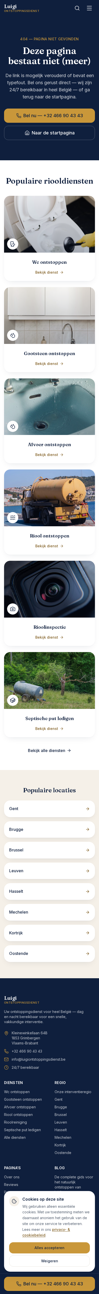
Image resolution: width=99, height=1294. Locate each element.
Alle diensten (15, 1137)
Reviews (11, 1184)
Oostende (63, 1152)
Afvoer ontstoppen (20, 1107)
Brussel (61, 1114)
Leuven (61, 1122)
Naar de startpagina (53, 132)
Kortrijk (60, 1145)
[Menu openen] (89, 8)
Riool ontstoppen (18, 1114)
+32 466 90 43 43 (27, 1051)
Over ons (12, 1177)
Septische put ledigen (22, 1130)
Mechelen (63, 1137)
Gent (58, 1099)
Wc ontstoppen (17, 1092)
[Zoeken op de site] (77, 8)
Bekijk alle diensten (46, 750)
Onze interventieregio (73, 1092)
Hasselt (61, 1130)
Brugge (61, 1107)
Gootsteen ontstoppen (23, 1099)
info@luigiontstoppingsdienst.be (38, 1059)
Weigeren (49, 1261)
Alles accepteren (49, 1248)
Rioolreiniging (15, 1122)
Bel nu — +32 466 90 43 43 (53, 115)
